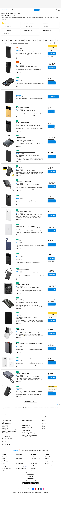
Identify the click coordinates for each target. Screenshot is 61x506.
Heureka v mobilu (19, 458)
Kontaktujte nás (31, 474)
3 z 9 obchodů (50, 391)
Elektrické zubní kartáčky (6, 420)
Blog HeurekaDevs (4, 466)
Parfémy (43, 420)
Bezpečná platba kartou (20, 466)
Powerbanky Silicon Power (7, 438)
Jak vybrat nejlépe (26, 417)
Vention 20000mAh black (20, 137)
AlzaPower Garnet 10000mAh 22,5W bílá (23, 359)
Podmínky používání (5, 460)
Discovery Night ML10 (26, 430)
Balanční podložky (5, 425)
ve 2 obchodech (51, 80)
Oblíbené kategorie (6, 417)
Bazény (43, 422)
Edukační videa (33, 468)
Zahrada (43, 426)
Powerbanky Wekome (6, 444)
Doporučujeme (45, 417)
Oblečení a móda (45, 429)
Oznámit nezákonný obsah (6, 468)
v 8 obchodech (50, 168)
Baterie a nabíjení (13, 13)
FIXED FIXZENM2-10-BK (20, 314)
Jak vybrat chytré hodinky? (27, 420)
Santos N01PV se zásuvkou (27, 436)
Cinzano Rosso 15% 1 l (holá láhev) (28, 429)
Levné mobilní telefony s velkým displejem (9, 429)
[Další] (59, 404)
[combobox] (22, 10)
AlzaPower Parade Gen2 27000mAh (22, 255)
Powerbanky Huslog (5, 441)
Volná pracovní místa (5, 461)
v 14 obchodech (51, 301)
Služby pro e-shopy (34, 460)
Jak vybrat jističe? (25, 419)
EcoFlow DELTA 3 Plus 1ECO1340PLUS (23, 284)
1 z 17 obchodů (50, 50)
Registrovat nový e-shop (35, 458)
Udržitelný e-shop (48, 465)
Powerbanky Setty (5, 440)
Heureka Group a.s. (25, 492)
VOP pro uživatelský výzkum (21, 468)
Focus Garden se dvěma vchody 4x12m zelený (30, 433)
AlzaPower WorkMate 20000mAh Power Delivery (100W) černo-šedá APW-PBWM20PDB (29, 344)
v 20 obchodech (51, 271)
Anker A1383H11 (19, 388)
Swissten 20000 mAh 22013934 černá (23, 269)
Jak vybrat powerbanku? (20, 96)
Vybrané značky (5, 436)
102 (57, 404)
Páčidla (3, 419)
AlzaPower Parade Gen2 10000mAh (22, 107)
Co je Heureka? (4, 456)
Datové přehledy (33, 465)
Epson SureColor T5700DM (27, 432)
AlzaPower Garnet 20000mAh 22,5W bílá (23, 211)
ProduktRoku (47, 460)
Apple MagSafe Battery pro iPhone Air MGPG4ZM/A (25, 226)
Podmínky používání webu (43, 492)
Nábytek (43, 428)
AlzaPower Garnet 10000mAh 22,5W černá (24, 197)
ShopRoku (47, 458)
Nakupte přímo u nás (19, 461)
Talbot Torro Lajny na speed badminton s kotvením (30, 435)
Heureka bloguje (4, 465)
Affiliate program (33, 466)
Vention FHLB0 (18, 79)
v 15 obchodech (51, 227)
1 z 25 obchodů (50, 317)
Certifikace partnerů (49, 461)
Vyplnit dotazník (30, 478)
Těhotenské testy (5, 428)
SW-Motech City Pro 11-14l (27, 427)
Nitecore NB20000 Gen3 (20, 299)
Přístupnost (3, 470)
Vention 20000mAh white (20, 329)
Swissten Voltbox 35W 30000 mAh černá (23, 181)
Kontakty (3, 458)
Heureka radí (18, 460)
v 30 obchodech (51, 242)
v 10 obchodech (51, 64)
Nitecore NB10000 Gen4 (20, 167)
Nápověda (32, 470)
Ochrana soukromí (19, 465)
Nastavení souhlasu (19, 463)
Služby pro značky (33, 463)
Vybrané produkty (26, 425)
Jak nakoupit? (18, 456)
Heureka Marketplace (34, 461)
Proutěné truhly (5, 426)
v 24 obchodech (51, 183)
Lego (43, 425)
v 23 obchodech (51, 154)
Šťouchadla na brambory (6, 423)
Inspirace (47, 463)
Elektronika (7, 13)
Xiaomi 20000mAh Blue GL (21, 240)
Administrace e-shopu (34, 456)
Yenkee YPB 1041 (19, 48)
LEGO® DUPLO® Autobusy (7, 433)
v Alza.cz (49, 108)
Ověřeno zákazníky (48, 456)
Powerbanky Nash (5, 443)
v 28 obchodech (51, 374)
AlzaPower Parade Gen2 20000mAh (22, 122)
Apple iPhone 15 (45, 419)
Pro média (3, 463)
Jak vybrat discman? (25, 422)
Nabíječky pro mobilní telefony (7, 422)
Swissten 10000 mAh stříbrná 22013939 (23, 373)
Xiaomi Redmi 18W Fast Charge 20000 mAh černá (25, 152)
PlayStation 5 (44, 423)
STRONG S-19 (18, 63)
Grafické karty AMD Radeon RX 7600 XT (9, 431)
